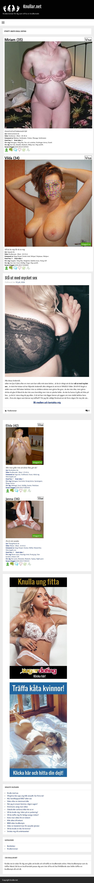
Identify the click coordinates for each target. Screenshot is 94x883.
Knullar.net (32, 6)
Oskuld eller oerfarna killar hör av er (20, 809)
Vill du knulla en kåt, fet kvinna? (19, 828)
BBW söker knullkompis (15, 823)
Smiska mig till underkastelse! (18, 831)
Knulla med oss (12, 793)
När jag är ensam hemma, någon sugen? (22, 804)
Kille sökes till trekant (15, 820)
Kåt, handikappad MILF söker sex (19, 798)
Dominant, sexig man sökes (17, 807)
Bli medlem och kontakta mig (47, 402)
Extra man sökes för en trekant (18, 817)
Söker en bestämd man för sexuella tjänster (23, 826)
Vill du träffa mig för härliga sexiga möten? (23, 815)
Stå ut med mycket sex (21, 278)
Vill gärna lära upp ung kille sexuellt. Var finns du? (25, 796)
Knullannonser (12, 410)
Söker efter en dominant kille (18, 801)
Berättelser (11, 846)
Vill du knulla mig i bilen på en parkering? (22, 812)
